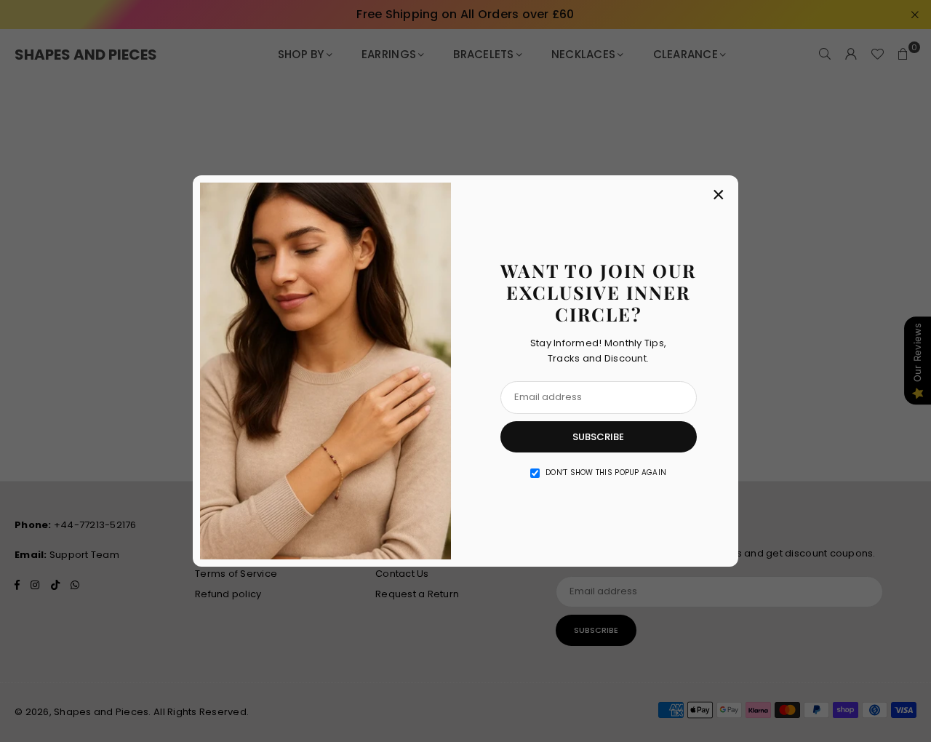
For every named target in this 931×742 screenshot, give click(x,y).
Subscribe (598, 437)
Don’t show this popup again (606, 472)
